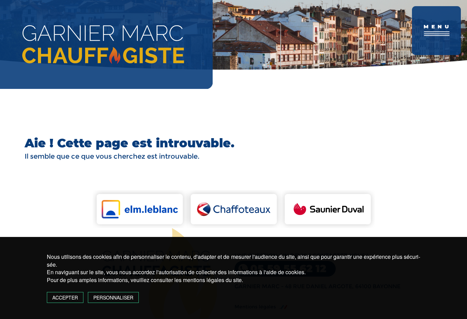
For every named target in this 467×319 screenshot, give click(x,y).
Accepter (65, 297)
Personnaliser (113, 297)
